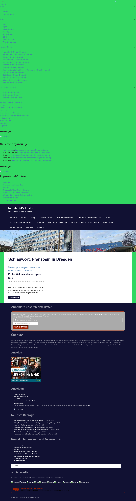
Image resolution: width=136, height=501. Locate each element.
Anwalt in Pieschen (20, 394)
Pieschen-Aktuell (84, 405)
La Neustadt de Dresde (11, 92)
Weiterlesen (14, 297)
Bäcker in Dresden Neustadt (13, 57)
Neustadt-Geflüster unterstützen (11, 103)
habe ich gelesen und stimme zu (26, 320)
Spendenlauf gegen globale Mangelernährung (31, 150)
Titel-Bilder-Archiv (9, 42)
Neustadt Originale (9, 39)
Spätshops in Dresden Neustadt (14, 75)
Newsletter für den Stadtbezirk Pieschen (26, 401)
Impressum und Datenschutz (13, 185)
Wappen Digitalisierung (21, 396)
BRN (5, 37)
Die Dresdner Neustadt (8, 87)
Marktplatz (3, 123)
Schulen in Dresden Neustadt (13, 72)
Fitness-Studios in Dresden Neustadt (16, 62)
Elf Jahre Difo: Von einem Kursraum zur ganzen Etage (31, 429)
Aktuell (2, 7)
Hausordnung (8, 182)
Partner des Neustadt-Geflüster (11, 108)
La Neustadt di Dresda (11, 95)
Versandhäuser (19, 403)
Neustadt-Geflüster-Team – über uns (16, 190)
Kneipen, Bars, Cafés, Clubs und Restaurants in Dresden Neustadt (26, 70)
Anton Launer (8, 150)
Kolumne (41, 281)
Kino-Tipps (7, 32)
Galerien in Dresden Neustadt (13, 67)
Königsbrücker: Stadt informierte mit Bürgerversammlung (30, 155)
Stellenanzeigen (6, 120)
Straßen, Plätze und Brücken (13, 83)
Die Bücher (4, 110)
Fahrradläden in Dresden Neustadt (15, 60)
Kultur (5, 24)
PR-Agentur (17, 398)
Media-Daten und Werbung (9, 113)
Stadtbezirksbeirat (9, 14)
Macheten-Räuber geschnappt (23, 425)
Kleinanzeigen (5, 118)
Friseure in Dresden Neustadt (13, 65)
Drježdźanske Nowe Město (12, 98)
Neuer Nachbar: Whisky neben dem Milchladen (29, 427)
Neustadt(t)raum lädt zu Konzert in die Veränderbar (30, 434)
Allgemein (3, 126)
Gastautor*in (26, 281)
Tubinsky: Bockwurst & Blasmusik (24, 432)
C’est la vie (34, 281)
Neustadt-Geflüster (20, 208)
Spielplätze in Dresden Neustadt (14, 77)
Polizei (5, 12)
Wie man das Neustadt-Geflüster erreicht (14, 115)
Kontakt (2, 105)
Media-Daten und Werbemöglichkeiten (16, 192)
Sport (5, 27)
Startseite (3, 4)
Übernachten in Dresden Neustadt (15, 80)
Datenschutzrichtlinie (100, 314)
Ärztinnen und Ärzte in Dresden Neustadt (17, 54)
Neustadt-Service (6, 47)
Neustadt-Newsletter (10, 198)
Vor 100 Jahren (8, 34)
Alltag (2, 19)
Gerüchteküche (8, 29)
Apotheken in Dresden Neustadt (14, 52)
